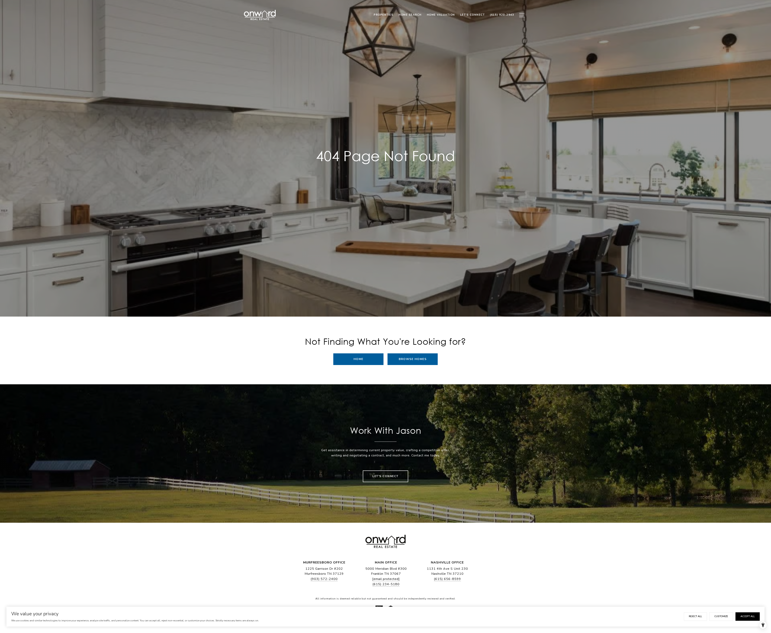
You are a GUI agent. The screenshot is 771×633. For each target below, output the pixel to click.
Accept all (747, 616)
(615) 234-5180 (386, 584)
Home (358, 359)
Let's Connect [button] (385, 476)
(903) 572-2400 (324, 579)
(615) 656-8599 (447, 579)
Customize (721, 616)
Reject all (695, 616)
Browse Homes (412, 359)
